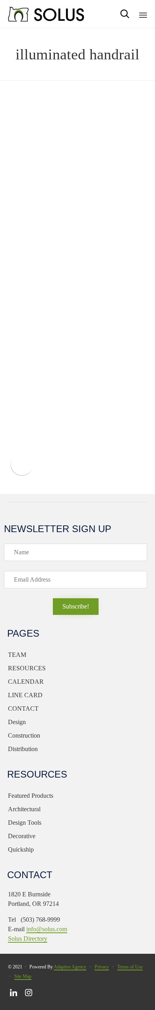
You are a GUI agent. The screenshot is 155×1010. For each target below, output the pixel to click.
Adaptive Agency (70, 967)
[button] (76, 606)
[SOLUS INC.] (46, 14)
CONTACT (23, 708)
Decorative (21, 836)
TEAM (17, 654)
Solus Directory (27, 938)
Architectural (24, 809)
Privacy (102, 967)
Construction (24, 735)
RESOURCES (27, 668)
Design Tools (24, 822)
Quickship (21, 849)
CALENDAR (26, 681)
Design (17, 722)
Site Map (22, 976)
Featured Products (30, 795)
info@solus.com (46, 929)
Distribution (23, 749)
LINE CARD (25, 695)
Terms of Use (130, 967)
